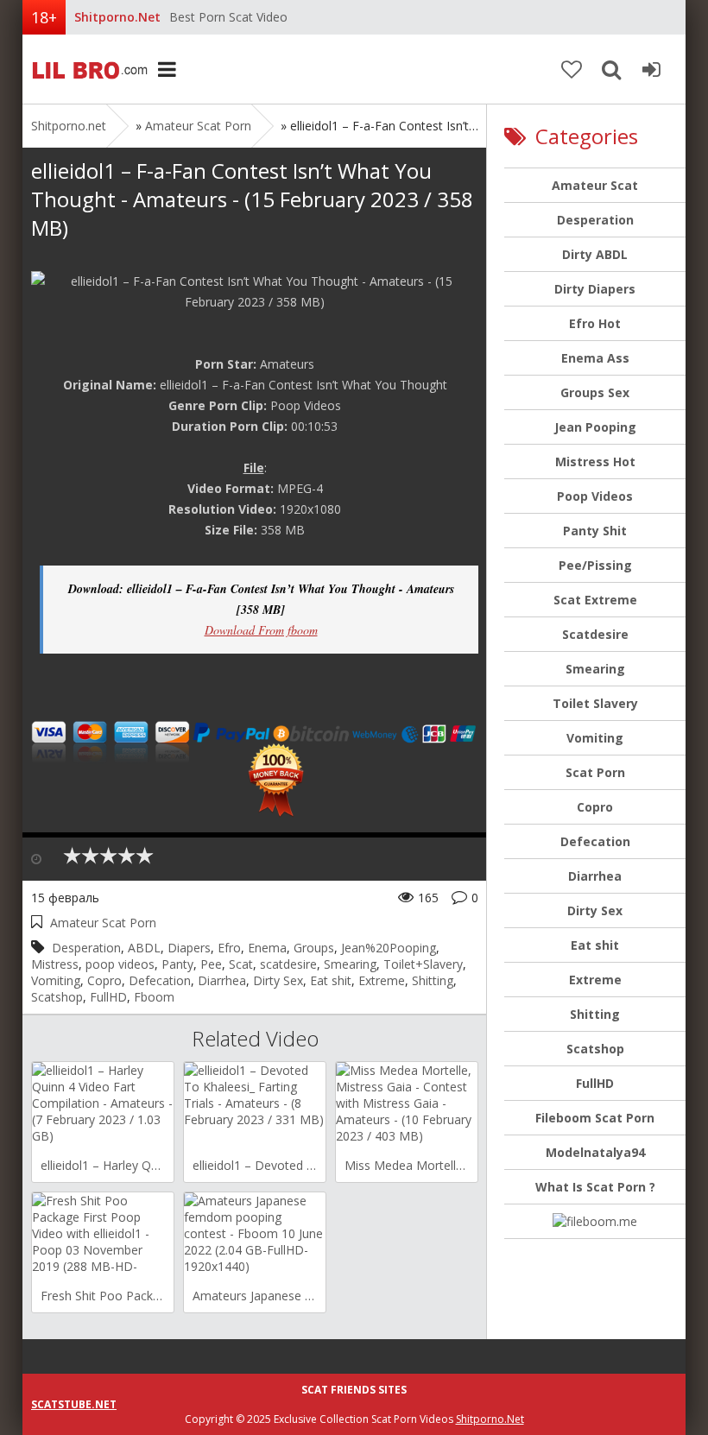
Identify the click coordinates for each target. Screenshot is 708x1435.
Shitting (432, 980)
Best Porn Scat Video (228, 17)
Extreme (381, 980)
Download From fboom (261, 630)
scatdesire (288, 964)
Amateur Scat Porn (198, 125)
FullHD (108, 997)
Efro (229, 947)
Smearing (350, 964)
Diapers (189, 947)
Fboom (154, 997)
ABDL (144, 947)
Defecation (160, 980)
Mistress (55, 964)
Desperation (86, 947)
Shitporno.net (87, 69)
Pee (211, 964)
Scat (241, 964)
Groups (314, 947)
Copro (104, 980)
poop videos (120, 964)
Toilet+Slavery (423, 964)
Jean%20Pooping (388, 947)
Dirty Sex (278, 980)
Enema (267, 947)
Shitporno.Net (490, 1419)
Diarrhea (222, 980)
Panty (177, 964)
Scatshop (57, 997)
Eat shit (330, 980)
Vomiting (55, 980)
